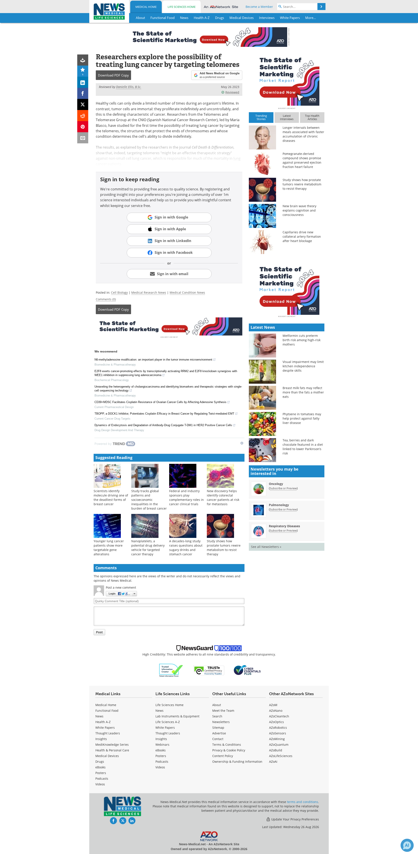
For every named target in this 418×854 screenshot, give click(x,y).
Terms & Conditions (226, 744)
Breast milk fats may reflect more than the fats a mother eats (303, 392)
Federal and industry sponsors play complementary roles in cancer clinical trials (186, 497)
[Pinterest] (82, 126)
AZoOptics (276, 722)
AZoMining (277, 739)
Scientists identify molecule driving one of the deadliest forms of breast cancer (111, 497)
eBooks (100, 767)
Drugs (99, 761)
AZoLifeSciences (280, 756)
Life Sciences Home (182, 7)
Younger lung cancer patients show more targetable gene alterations (109, 547)
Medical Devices (107, 756)
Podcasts (101, 778)
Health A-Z (103, 722)
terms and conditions (302, 802)
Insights (101, 739)
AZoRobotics (278, 727)
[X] (82, 104)
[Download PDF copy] (82, 60)
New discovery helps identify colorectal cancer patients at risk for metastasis (223, 497)
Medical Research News (148, 292)
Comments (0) (106, 299)
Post (99, 632)
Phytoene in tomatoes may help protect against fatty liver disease (302, 418)
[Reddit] (82, 115)
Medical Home (146, 7)
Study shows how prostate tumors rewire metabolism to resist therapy (224, 547)
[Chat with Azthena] (407, 845)
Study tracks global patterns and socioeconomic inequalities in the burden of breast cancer (149, 499)
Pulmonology (279, 505)
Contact (217, 739)
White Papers (105, 727)
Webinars (162, 744)
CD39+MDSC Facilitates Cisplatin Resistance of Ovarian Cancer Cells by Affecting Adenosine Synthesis (160, 402)
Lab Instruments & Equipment (177, 716)
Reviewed (232, 92)
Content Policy (222, 756)
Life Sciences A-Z (167, 722)
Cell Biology (119, 292)
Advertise (219, 733)
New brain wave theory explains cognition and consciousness (299, 210)
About (216, 705)
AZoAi (273, 761)
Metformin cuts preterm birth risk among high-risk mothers (301, 340)
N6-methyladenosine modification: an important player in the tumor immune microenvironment (153, 359)
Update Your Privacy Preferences (294, 819)
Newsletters (221, 722)
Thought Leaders (107, 733)
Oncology (276, 484)
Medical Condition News (187, 292)
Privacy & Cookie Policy (228, 750)
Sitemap (218, 727)
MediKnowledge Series (112, 744)
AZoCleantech (279, 716)
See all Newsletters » (266, 547)
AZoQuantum (278, 744)
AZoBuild (275, 750)
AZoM (273, 705)
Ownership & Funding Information (237, 761)
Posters (100, 773)
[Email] (82, 137)
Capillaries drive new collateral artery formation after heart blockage (302, 236)
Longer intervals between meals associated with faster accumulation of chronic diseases (303, 134)
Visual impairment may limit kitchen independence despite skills (303, 366)
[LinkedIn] (82, 82)
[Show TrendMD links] (242, 443)
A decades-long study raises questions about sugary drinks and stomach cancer (185, 547)
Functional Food (106, 710)
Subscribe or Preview (283, 488)
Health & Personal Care (112, 750)
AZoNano (275, 710)
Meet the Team (223, 710)
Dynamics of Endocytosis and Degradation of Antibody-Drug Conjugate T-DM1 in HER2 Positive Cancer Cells (163, 425)
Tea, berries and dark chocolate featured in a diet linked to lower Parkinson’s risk (303, 446)
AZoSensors (277, 733)
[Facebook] (82, 93)
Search (217, 716)
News (99, 716)
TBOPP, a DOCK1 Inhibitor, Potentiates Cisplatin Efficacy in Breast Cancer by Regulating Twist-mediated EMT (164, 413)
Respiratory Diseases (284, 526)
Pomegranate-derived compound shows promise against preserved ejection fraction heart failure (302, 160)
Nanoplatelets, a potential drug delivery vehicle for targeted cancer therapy (148, 547)
